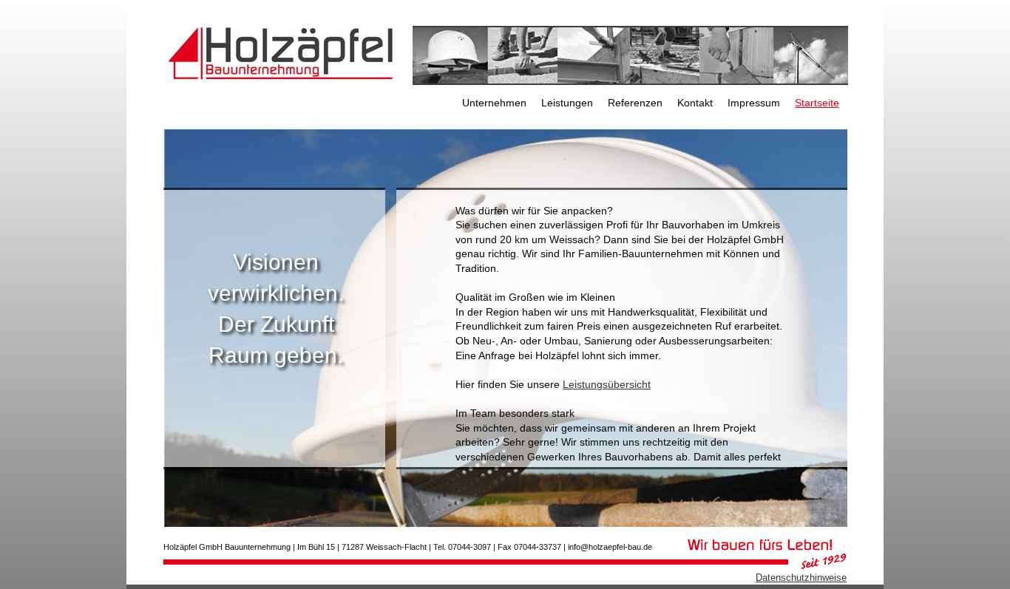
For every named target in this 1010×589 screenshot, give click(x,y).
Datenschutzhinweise (801, 577)
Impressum (754, 103)
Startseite (817, 103)
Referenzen (635, 103)
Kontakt (695, 103)
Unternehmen (494, 103)
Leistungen (567, 103)
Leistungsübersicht (607, 384)
